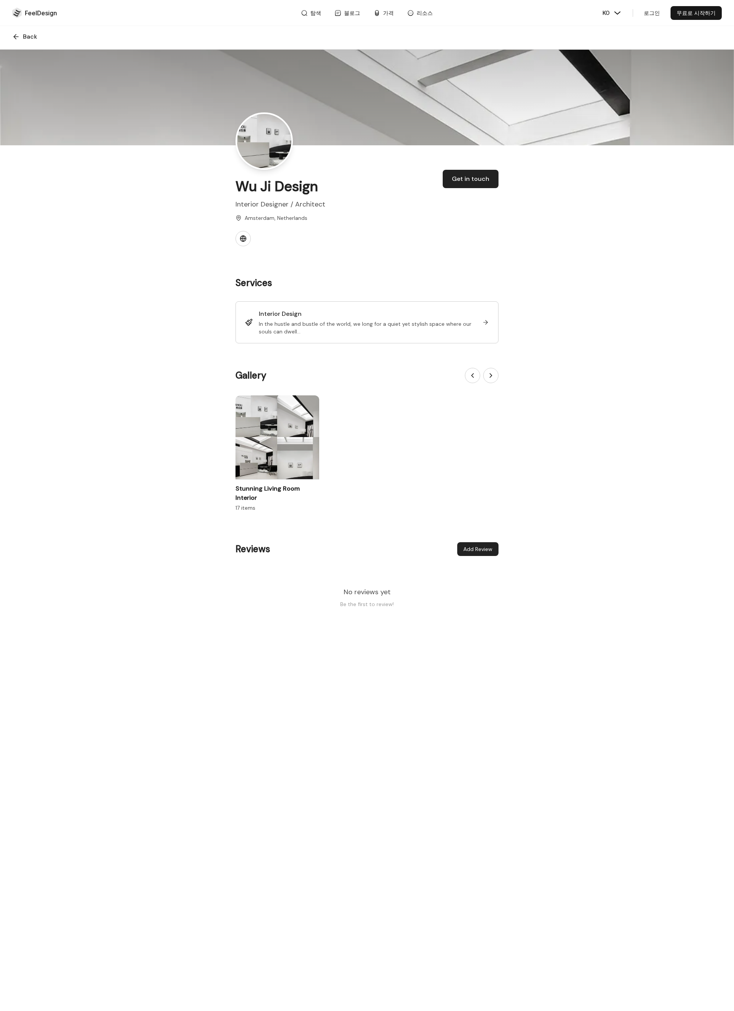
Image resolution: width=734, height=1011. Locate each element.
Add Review (477, 549)
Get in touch (470, 179)
